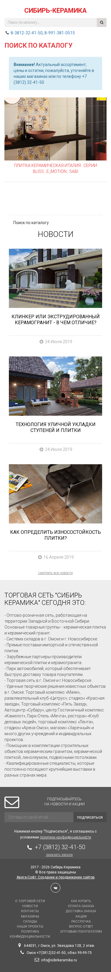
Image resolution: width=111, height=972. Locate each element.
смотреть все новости (55, 573)
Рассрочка (81, 921)
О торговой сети (30, 901)
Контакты (30, 911)
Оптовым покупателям (81, 932)
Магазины (30, 916)
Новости (30, 906)
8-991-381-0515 (59, 32)
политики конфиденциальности (65, 837)
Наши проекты (30, 926)
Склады (30, 921)
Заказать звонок (59, 855)
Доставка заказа (81, 911)
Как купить (81, 901)
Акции (81, 916)
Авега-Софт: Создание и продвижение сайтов (56, 877)
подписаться (90, 817)
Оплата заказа (81, 906)
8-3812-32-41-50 (27, 32)
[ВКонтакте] (55, 888)
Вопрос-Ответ (81, 926)
